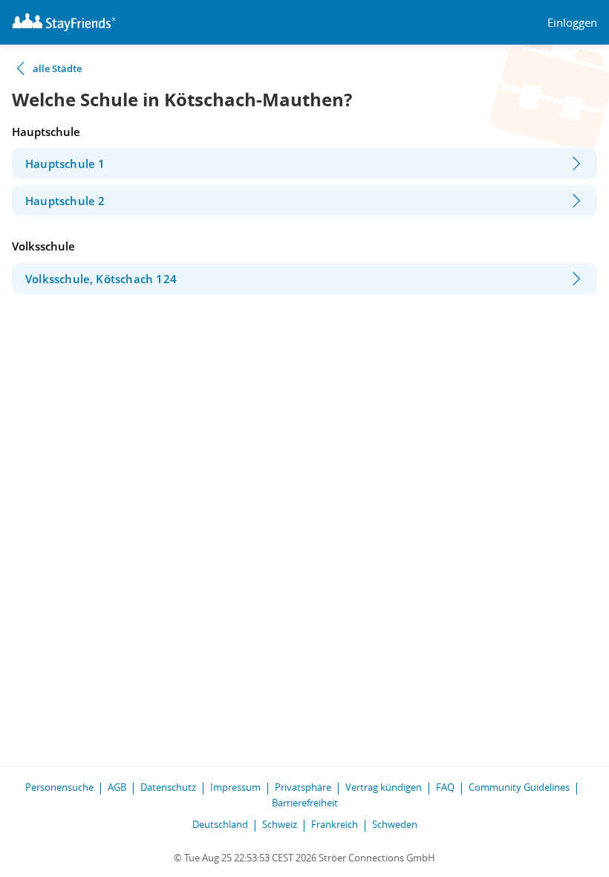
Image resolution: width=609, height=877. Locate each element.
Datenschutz (168, 787)
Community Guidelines (519, 787)
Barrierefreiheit (305, 802)
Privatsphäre (303, 787)
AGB (117, 787)
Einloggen (572, 22)
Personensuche (59, 787)
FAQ (445, 787)
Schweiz (279, 824)
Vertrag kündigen (383, 787)
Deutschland (220, 824)
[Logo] (64, 22)
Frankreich (334, 824)
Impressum (235, 787)
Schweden (394, 824)
